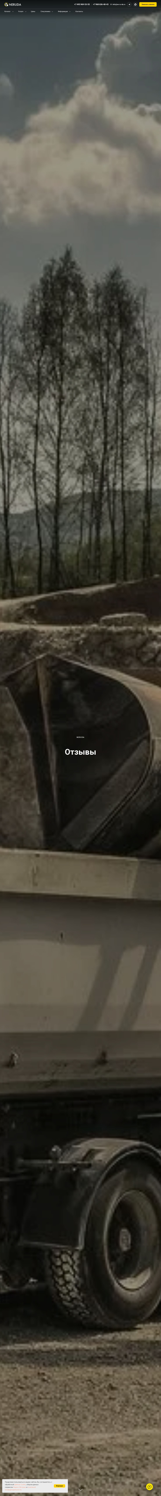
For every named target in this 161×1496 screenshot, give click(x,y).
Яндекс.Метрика (19, 1487)
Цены (33, 11)
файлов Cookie (20, 1485)
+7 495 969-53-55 (82, 4)
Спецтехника (45, 11)
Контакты (79, 11)
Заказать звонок (148, 4)
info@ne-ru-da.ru (119, 4)
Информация (63, 11)
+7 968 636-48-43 (100, 4)
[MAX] (135, 4)
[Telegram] (129, 4)
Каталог (7, 11)
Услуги (20, 11)
